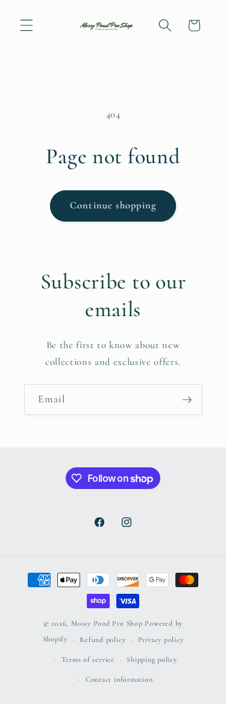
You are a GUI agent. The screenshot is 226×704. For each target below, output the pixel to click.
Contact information (119, 679)
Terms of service (88, 659)
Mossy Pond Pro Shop (107, 623)
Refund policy (102, 639)
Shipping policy (152, 659)
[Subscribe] (186, 400)
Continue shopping (113, 205)
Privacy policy (161, 639)
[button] (26, 25)
